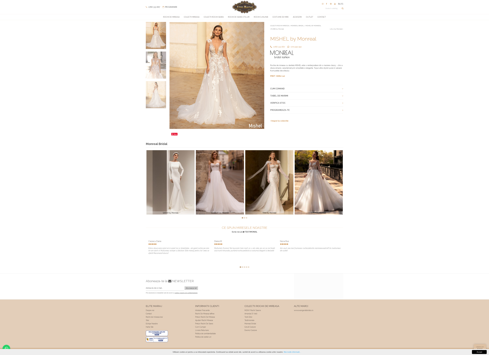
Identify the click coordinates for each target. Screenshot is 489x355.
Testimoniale (249, 320)
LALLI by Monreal (336, 29)
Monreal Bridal (250, 324)
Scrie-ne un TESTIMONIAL (244, 232)
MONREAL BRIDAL (297, 26)
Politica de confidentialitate (205, 334)
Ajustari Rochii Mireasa (204, 320)
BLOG (340, 4)
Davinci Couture (250, 330)
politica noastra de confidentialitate (186, 293)
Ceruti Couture (250, 327)
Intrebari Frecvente (202, 310)
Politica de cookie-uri (203, 337)
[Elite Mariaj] (244, 7)
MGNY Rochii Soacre (252, 310)
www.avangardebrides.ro (303, 310)
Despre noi (150, 310)
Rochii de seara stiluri (238, 17)
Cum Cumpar (200, 327)
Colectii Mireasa (191, 17)
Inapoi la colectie (279, 121)
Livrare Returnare (202, 330)
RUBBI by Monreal (277, 29)
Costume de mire (281, 17)
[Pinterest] (331, 4)
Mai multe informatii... (292, 352)
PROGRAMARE (171, 7)
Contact (321, 17)
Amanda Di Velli (250, 314)
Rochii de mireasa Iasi (154, 317)
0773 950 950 (296, 47)
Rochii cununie (261, 17)
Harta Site (149, 327)
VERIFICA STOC (278, 103)
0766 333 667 (154, 7)
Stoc (147, 320)
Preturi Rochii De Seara (204, 324)
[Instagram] (322, 4)
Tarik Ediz (248, 317)
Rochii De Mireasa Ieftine (204, 314)
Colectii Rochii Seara (214, 17)
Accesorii (297, 17)
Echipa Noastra (152, 324)
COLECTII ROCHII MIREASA (279, 26)
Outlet (309, 17)
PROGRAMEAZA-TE (280, 110)
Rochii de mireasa (171, 17)
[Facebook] (327, 4)
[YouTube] (335, 4)
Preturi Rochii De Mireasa (205, 317)
